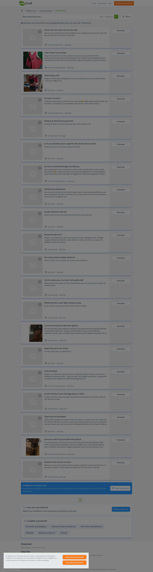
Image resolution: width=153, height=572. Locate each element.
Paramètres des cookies (74, 563)
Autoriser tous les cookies (75, 557)
